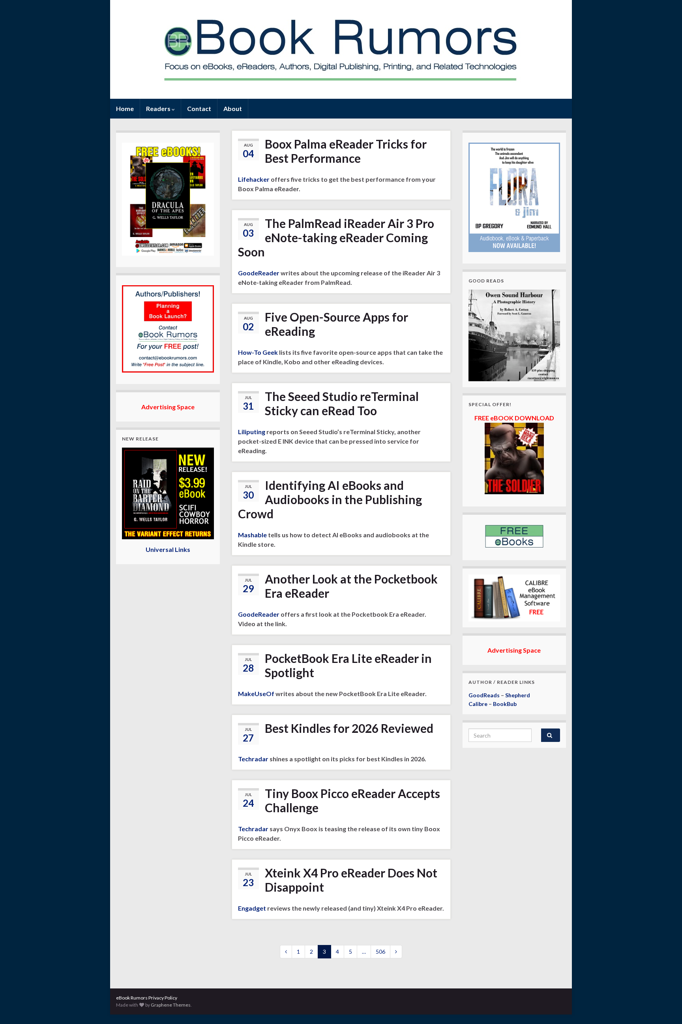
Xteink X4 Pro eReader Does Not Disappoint (351, 880)
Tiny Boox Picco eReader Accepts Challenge (352, 800)
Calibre (477, 703)
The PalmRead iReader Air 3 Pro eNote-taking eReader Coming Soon (336, 237)
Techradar (253, 758)
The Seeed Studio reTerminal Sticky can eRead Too (342, 403)
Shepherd (517, 695)
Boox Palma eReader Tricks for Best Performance (346, 151)
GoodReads (484, 695)
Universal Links (168, 549)
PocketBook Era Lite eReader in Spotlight (348, 665)
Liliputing (251, 431)
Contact (199, 108)
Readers (159, 108)
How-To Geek (258, 352)
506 (380, 951)
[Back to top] (664, 1006)
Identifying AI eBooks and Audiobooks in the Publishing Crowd (330, 499)
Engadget (252, 908)
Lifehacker (254, 179)
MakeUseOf (256, 693)
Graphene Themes (171, 1005)
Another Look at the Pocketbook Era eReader (351, 586)
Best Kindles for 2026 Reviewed (349, 728)
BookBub (505, 703)
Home (125, 108)
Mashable (252, 534)
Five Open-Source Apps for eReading (336, 324)
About (232, 108)
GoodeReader (258, 273)
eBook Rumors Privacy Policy (146, 998)
